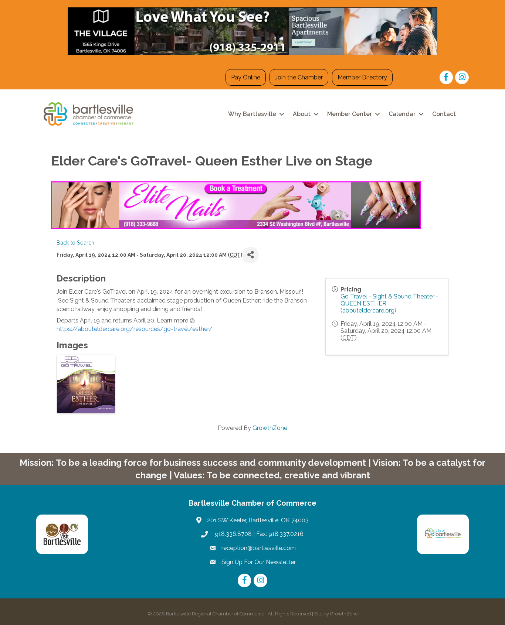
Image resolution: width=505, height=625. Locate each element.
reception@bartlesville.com (258, 547)
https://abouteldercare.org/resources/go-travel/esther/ (135, 328)
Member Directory (362, 77)
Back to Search (75, 242)
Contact (444, 113)
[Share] (250, 255)
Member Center (349, 113)
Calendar (402, 113)
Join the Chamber (299, 77)
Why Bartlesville (252, 113)
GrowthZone (270, 427)
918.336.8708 (232, 533)
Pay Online (245, 77)
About (302, 113)
